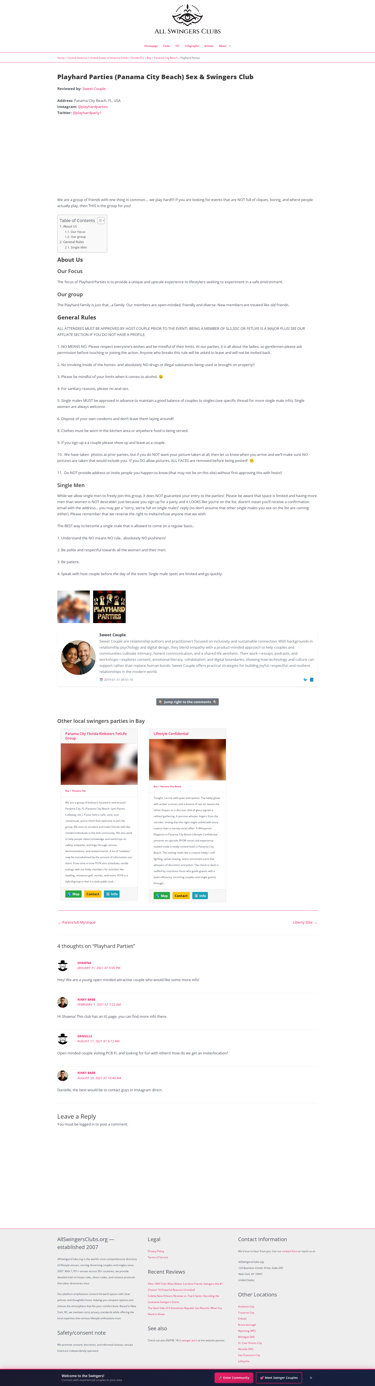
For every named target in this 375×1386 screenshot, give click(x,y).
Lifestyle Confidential (171, 733)
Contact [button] (92, 894)
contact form (290, 1251)
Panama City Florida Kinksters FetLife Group (96, 736)
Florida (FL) (137, 58)
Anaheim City (246, 1306)
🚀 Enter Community (234, 1378)
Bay (149, 58)
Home (61, 58)
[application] (229, 45)
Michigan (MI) (246, 1337)
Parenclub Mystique (77, 922)
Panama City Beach (166, 58)
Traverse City (246, 1312)
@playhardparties (93, 106)
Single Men (79, 247)
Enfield (242, 1319)
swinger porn (189, 1340)
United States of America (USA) (109, 58)
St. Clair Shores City (250, 1343)
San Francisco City (249, 1355)
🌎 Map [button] (73, 894)
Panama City (79, 790)
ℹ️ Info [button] (112, 894)
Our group (78, 237)
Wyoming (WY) (247, 1331)
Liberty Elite (305, 922)
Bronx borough (247, 1325)
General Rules (73, 242)
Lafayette (243, 1361)
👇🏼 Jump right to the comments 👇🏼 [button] (187, 702)
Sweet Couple (94, 88)
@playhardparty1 (87, 112)
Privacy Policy (156, 1251)
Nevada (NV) (245, 1349)
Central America (77, 58)
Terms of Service (158, 1257)
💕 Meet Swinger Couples (279, 1378)
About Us (70, 226)
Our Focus (78, 232)
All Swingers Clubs (188, 31)
